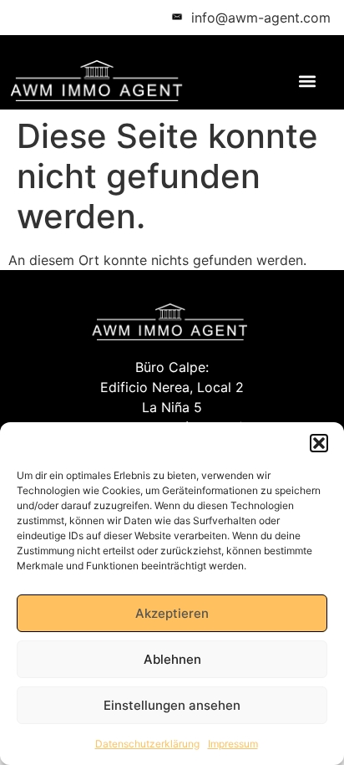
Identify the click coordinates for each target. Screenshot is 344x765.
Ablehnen (172, 659)
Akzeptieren (172, 613)
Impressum (233, 743)
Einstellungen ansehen (172, 705)
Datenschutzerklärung (147, 743)
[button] (319, 443)
